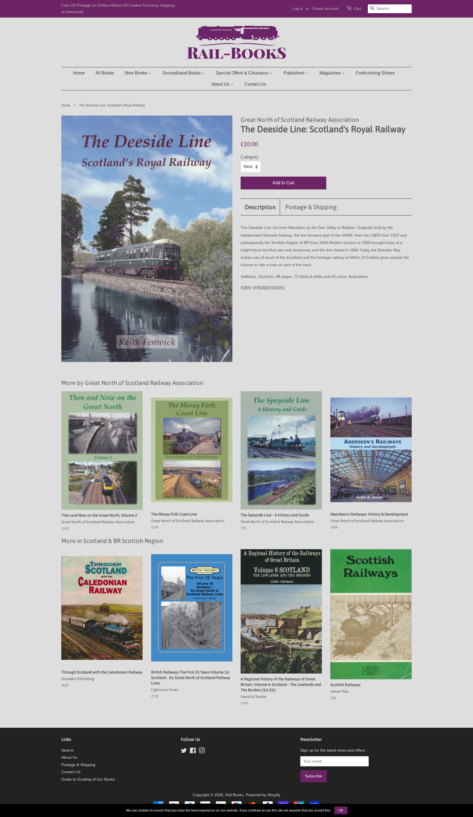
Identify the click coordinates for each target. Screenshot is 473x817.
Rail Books (234, 795)
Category (249, 157)
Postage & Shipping (311, 207)
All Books (105, 73)
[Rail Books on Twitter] (184, 752)
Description (260, 207)
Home (79, 73)
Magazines (330, 73)
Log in (297, 8)
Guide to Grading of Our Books (88, 779)
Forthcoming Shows (375, 73)
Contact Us (255, 84)
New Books (136, 73)
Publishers (294, 73)
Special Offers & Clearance (243, 73)
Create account (325, 8)
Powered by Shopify (263, 795)
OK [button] (341, 810)
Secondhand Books (182, 73)
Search (67, 750)
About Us (220, 84)
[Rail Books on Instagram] (202, 752)
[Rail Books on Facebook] (193, 752)
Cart (357, 8)
